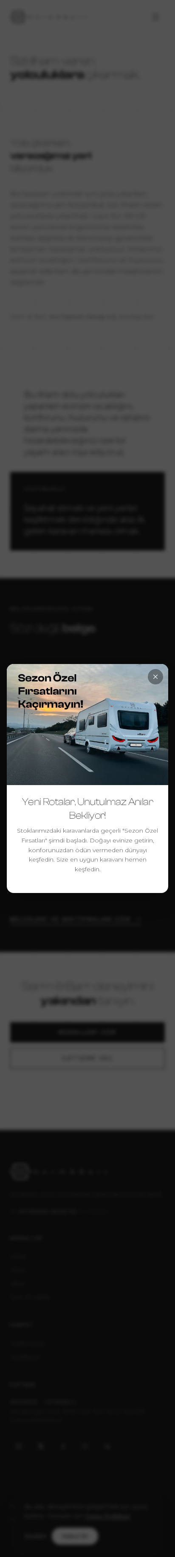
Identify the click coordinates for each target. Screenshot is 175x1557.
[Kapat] (155, 676)
